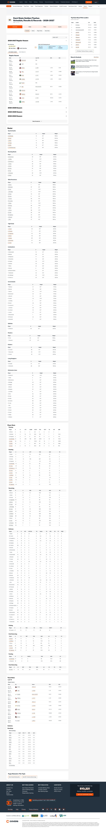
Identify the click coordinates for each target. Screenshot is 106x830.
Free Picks (26, 6)
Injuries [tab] (60, 26)
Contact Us (9, 788)
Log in (95, 2)
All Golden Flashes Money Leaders (85, 51)
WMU (10, 739)
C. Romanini (10, 173)
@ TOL (18, 705)
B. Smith (9, 212)
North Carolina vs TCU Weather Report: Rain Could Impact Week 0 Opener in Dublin (86, 60)
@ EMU (23, 101)
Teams (85, 6)
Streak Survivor (58, 788)
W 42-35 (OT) (38, 86)
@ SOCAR (24, 60)
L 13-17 (37, 71)
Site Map (10, 809)
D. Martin (11, 511)
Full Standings (12, 765)
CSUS (10, 751)
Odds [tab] (30, 26)
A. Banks (9, 184)
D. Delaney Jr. (10, 161)
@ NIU (18, 686)
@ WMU (23, 79)
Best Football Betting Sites (14, 777)
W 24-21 (37, 94)
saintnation (78, 27)
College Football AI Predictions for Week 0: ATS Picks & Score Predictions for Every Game (87, 66)
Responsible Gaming (27, 793)
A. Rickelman (10, 240)
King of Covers (58, 789)
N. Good (9, 138)
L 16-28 (33, 690)
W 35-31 (34, 686)
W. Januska (10, 200)
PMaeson (78, 37)
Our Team (9, 791)
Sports (21, 2)
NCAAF (8, 6)
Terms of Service (33, 809)
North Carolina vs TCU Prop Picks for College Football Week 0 (87, 72)
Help (17, 809)
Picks (30, 2)
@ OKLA (19, 713)
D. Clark (9, 189)
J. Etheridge (10, 191)
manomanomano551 (80, 29)
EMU (10, 746)
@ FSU (18, 716)
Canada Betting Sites (44, 788)
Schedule (27, 30)
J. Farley (9, 163)
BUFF (18, 720)
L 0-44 (33, 713)
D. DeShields (10, 135)
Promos (41, 2)
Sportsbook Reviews (28, 788)
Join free (89, 2)
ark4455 (77, 32)
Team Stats (47, 30)
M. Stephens (10, 214)
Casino (57, 2)
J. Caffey (10, 159)
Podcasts (24, 791)
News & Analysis (54, 6)
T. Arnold (10, 228)
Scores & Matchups (17, 6)
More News (96, 57)
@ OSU (23, 67)
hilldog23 (77, 34)
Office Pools (57, 791)
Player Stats (39, 30)
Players (90, 6)
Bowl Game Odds (73, 6)
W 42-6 (33, 709)
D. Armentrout (10, 156)
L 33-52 (37, 101)
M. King (9, 170)
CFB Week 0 (75, 2)
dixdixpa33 (78, 39)
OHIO (23, 75)
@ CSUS (23, 90)
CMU (18, 690)
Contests (57, 785)
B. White (9, 175)
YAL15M (77, 47)
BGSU (18, 701)
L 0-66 (37, 67)
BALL (23, 71)
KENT (10, 753)
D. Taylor (9, 242)
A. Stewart (10, 217)
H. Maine (10, 235)
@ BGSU (23, 94)
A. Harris (9, 166)
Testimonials (9, 794)
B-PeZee (77, 25)
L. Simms (10, 210)
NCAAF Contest (63, 6)
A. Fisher (9, 194)
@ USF (23, 82)
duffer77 (77, 44)
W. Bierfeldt (10, 187)
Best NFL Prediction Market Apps (29, 777)
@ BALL (19, 698)
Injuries (80, 6)
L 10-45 (33, 705)
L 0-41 (37, 75)
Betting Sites (43, 785)
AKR (22, 86)
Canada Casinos (42, 789)
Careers (8, 789)
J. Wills (9, 219)
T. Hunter (10, 198)
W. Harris (9, 196)
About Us (9, 785)
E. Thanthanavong (11, 147)
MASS (18, 709)
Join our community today (85, 794)
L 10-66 (33, 716)
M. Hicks (9, 168)
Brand (8, 793)
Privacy (24, 809)
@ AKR (18, 694)
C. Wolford (11, 475)
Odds (26, 2)
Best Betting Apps (43, 791)
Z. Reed (9, 207)
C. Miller (9, 140)
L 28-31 (33, 720)
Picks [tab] (45, 26)
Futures (46, 6)
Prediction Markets (65, 2)
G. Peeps (10, 142)
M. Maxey (10, 205)
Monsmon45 (78, 42)
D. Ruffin (9, 145)
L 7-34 (37, 97)
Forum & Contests (49, 2)
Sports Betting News (28, 789)
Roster (33, 30)
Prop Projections (39, 6)
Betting (35, 2)
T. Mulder (10, 238)
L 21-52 (37, 79)
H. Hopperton (10, 233)
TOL (10, 756)
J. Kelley (9, 203)
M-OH (23, 97)
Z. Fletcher (10, 231)
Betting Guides (27, 785)
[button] (66, 40)
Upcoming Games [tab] (13, 52)
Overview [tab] (15, 26)
